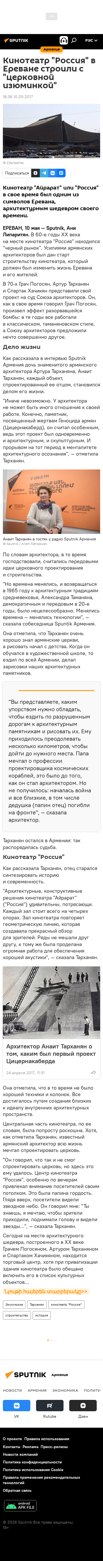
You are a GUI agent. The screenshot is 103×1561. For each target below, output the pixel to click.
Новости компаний (20, 1454)
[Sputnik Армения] (17, 42)
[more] (93, 1072)
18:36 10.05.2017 (18, 96)
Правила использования (46, 1438)
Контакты (11, 1446)
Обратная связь (17, 1490)
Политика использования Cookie (33, 1469)
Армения (37, 1390)
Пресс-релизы (54, 1446)
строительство (16, 1315)
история (41, 1315)
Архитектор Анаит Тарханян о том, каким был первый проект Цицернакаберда (51, 1053)
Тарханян (37, 1304)
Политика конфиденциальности (32, 1462)
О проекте (12, 1438)
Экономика (65, 1390)
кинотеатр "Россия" (66, 1304)
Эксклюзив (14, 1304)
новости (12, 1390)
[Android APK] (20, 1506)
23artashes (15, 163)
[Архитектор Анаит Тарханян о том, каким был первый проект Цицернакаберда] (51, 1002)
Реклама (30, 1446)
